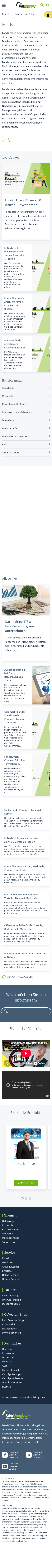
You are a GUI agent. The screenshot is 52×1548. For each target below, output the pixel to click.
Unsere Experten (11, 1279)
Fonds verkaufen (10, 428)
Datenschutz (9, 1357)
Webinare (7, 1262)
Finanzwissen (21, 14)
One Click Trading (11, 1299)
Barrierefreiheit (10, 1370)
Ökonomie (7, 1233)
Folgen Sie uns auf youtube (14, 1466)
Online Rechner (10, 1274)
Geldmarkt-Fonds (10, 452)
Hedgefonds (8, 387)
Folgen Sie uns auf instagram (38, 1455)
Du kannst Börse (11, 1303)
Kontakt (6, 1258)
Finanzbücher (9, 1328)
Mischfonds (42, 78)
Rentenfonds (9, 78)
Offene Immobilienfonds (14, 404)
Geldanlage (8, 1221)
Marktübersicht (10, 1237)
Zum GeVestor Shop (13, 1320)
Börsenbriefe (9, 1324)
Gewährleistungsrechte (14, 1382)
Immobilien (8, 1225)
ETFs (4, 444)
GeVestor (6, 14)
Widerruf (7, 1361)
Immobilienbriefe (11, 1332)
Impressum (8, 1353)
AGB (4, 1365)
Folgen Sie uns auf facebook (14, 1455)
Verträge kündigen (12, 1374)
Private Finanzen (11, 1229)
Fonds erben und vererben (14, 436)
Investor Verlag (10, 1295)
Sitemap (6, 1386)
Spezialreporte (10, 1242)
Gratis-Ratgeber (10, 1266)
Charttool (7, 1270)
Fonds (5, 89)
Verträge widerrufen (13, 1378)
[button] (48, 14)
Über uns (7, 1349)
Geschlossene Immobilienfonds (17, 412)
